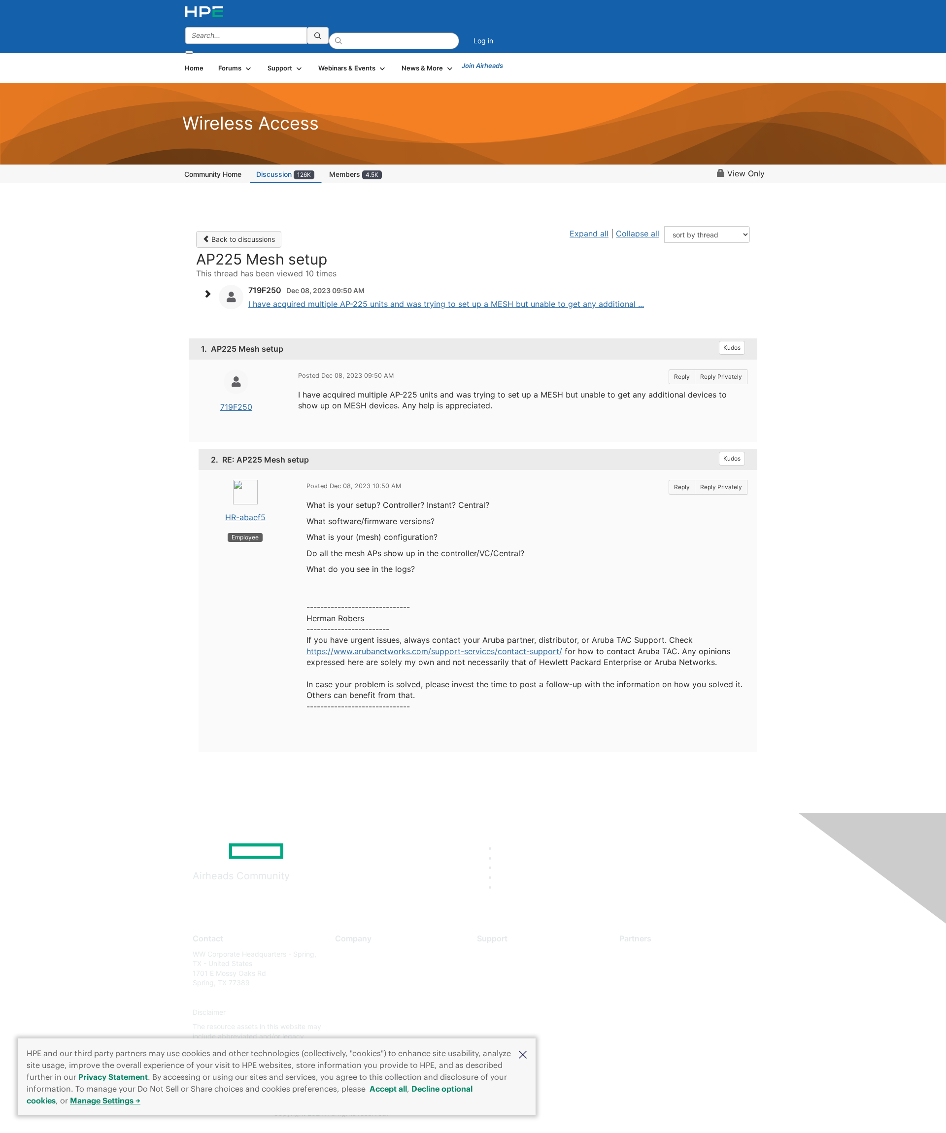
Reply (682, 376)
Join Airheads (482, 65)
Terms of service (361, 1027)
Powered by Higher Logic (615, 1113)
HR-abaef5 (245, 517)
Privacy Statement (113, 1077)
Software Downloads (510, 997)
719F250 (236, 407)
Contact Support (504, 968)
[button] (523, 1053)
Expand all (589, 233)
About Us (350, 954)
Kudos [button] (732, 347)
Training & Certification (513, 983)
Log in (483, 40)
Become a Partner (648, 968)
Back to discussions (242, 239)
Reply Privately (721, 376)
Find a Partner (642, 954)
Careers (347, 968)
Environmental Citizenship (376, 997)
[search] (318, 35)
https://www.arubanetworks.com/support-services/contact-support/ (434, 651)
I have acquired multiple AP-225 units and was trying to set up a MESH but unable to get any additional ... (446, 304)
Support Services (505, 954)
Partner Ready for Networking (667, 983)
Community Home (212, 174)
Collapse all (637, 233)
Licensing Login (502, 1012)
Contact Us (353, 983)
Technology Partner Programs (667, 997)
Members (353, 174)
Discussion (283, 174)
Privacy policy (357, 1012)
